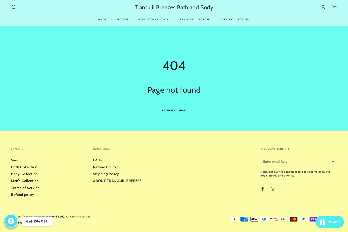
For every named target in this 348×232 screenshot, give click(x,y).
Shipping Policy (106, 173)
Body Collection (24, 173)
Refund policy (22, 194)
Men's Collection (25, 180)
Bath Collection (24, 167)
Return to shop (174, 110)
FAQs (97, 160)
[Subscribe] (334, 161)
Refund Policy (104, 167)
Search (17, 160)
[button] (13, 7)
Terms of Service (25, 187)
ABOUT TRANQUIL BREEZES (117, 180)
